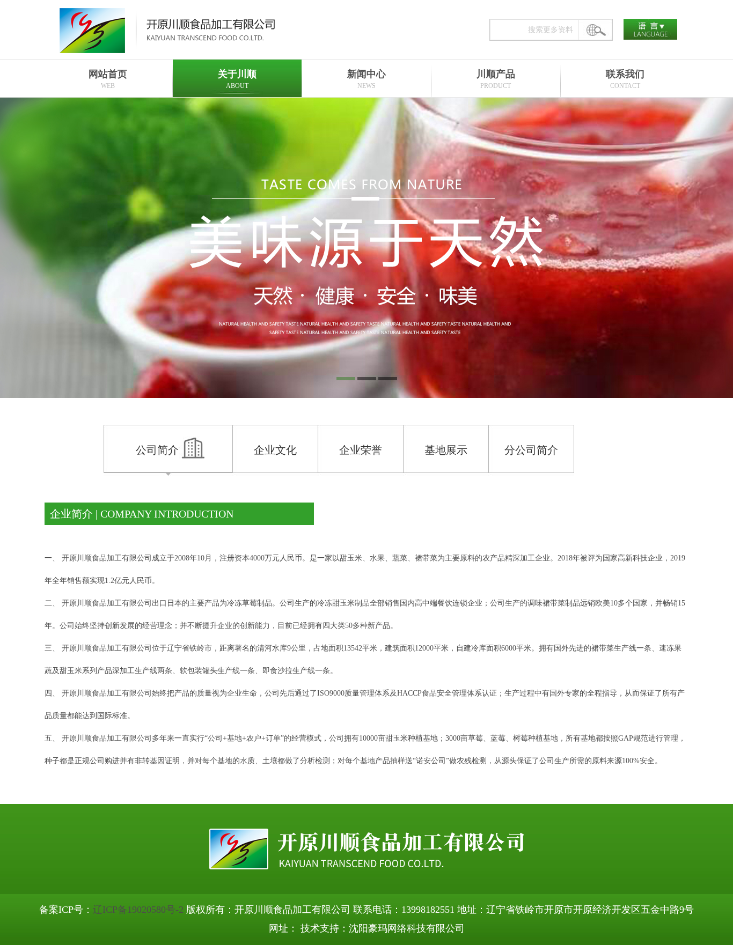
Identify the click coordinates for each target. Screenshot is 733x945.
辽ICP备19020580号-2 (138, 909)
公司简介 (157, 450)
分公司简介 (531, 450)
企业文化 (275, 450)
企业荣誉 (360, 450)
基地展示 (445, 450)
